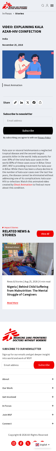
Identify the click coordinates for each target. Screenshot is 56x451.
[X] (27, 102)
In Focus (6, 405)
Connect (7, 423)
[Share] (40, 102)
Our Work (7, 387)
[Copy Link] (15, 102)
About (5, 379)
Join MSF (7, 414)
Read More (12, 302)
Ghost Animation (23, 184)
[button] (52, 5)
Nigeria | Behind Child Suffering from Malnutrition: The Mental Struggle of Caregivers (27, 290)
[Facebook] (33, 102)
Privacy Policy (44, 137)
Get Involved (9, 396)
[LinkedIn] (21, 102)
